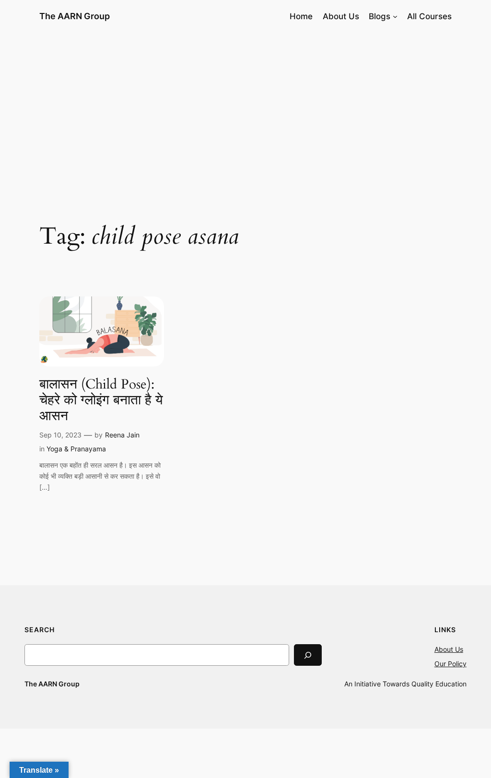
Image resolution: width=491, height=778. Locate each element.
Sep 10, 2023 (60, 435)
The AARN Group (74, 16)
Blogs (379, 16)
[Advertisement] (245, 109)
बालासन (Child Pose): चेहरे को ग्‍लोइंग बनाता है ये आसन (101, 400)
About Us (448, 649)
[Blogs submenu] (395, 16)
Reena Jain (122, 435)
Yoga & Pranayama (76, 449)
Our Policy (450, 664)
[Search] (308, 655)
